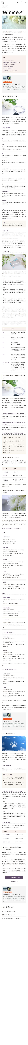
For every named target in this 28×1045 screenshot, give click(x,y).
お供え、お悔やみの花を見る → (14, 877)
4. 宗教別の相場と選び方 (8, 66)
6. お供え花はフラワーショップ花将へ (10, 70)
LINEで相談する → (14, 881)
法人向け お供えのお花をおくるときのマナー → (11, 528)
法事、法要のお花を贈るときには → (9, 911)
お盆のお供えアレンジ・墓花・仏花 (11, 84)
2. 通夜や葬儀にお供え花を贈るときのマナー (12, 62)
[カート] (17, 2)
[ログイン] (21, 2)
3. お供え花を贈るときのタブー (9, 64)
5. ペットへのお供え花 (7, 68)
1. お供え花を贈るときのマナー (9, 60)
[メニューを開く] (25, 2)
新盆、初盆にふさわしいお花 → (8, 914)
